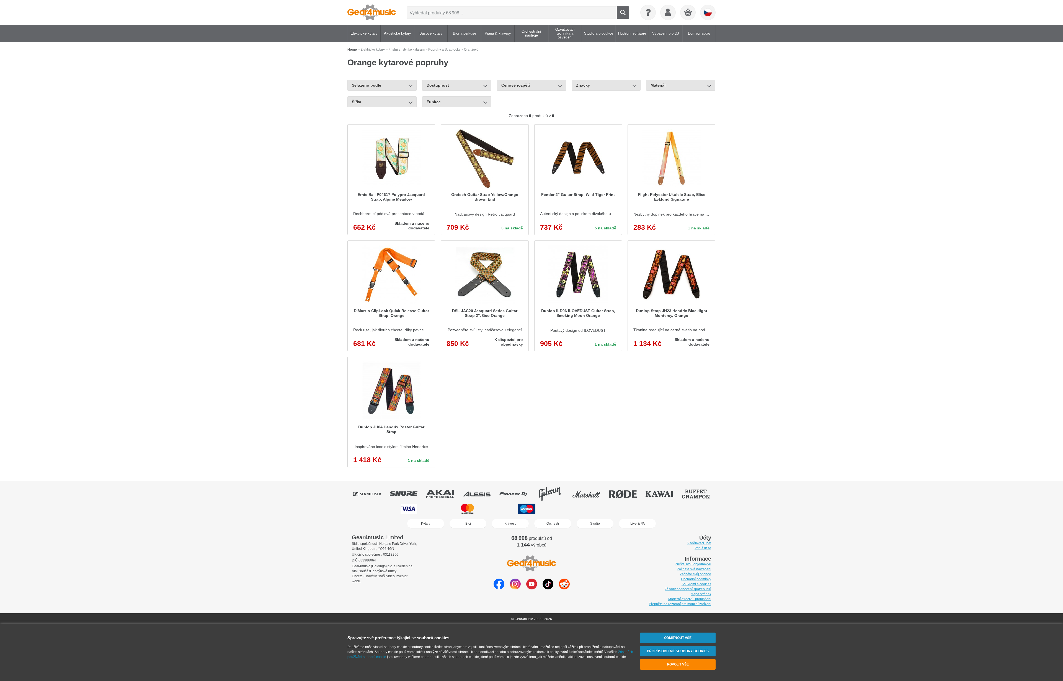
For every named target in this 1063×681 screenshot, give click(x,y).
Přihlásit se (703, 548)
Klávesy (510, 523)
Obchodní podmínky (696, 579)
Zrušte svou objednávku (693, 564)
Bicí (468, 523)
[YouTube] (531, 588)
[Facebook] (499, 588)
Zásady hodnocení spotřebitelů (688, 589)
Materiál (658, 85)
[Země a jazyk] (707, 12)
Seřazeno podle (366, 85)
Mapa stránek (701, 594)
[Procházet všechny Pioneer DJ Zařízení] (517, 494)
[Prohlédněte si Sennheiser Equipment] (371, 494)
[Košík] (688, 12)
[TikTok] (548, 588)
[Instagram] (515, 588)
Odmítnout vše (678, 638)
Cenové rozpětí (515, 85)
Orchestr (552, 523)
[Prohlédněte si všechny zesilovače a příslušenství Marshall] (590, 494)
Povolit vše (678, 664)
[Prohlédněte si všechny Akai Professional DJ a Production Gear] (444, 494)
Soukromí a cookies (696, 584)
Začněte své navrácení (694, 569)
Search (623, 12)
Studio (595, 523)
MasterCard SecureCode (589, 509)
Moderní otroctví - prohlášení (689, 599)
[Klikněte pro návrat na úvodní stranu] (371, 12)
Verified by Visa (653, 509)
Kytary (425, 523)
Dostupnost (438, 85)
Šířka (356, 102)
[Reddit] (564, 588)
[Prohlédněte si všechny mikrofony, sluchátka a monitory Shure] (407, 494)
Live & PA (637, 523)
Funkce (434, 102)
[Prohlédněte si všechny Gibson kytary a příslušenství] (553, 494)
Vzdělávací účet (699, 543)
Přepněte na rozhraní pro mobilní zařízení (680, 604)
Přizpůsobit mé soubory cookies (678, 651)
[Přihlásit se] (667, 12)
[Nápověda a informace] (648, 12)
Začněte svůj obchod (695, 574)
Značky (583, 85)
